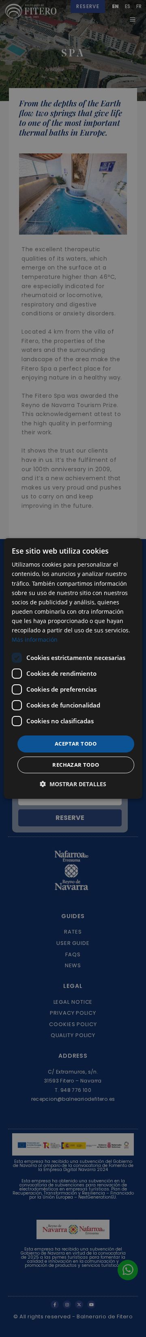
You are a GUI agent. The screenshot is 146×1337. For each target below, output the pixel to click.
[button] (73, 784)
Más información (35, 639)
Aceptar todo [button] (76, 743)
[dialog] (73, 668)
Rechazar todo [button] (75, 764)
